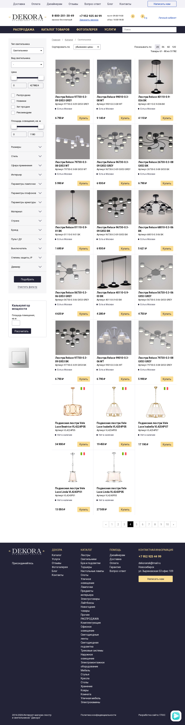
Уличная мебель (91, 698)
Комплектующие (91, 622)
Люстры (85, 555)
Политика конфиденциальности (98, 715)
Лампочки (87, 586)
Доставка (19, 4)
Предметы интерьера (87, 592)
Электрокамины (90, 702)
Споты (84, 575)
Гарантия (115, 567)
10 (167, 524)
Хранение (86, 686)
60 (168, 47)
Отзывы (73, 4)
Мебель (85, 670)
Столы (84, 682)
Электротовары (90, 598)
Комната (86, 694)
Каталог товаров (55, 29)
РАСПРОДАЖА (90, 618)
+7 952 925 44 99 (150, 556)
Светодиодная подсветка (89, 644)
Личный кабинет (168, 17)
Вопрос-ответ (93, 4)
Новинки (21, 101)
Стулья (85, 674)
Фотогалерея (86, 29)
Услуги (110, 29)
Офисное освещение (87, 628)
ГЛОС (162, 715)
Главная (56, 39)
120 (174, 47)
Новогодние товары (88, 608)
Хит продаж (23, 106)
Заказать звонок (88, 19)
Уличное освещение (87, 581)
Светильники (88, 559)
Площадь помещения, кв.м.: (23, 317)
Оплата (35, 4)
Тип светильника (20, 44)
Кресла (85, 678)
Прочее (85, 614)
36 (163, 47)
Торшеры (86, 567)
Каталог (69, 39)
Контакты (125, 4)
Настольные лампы (92, 571)
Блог (110, 4)
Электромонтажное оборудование (93, 664)
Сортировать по (61, 47)
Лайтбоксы (87, 602)
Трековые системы (92, 650)
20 (157, 47)
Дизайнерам (54, 4)
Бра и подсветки (90, 563)
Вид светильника (20, 58)
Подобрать (27, 279)
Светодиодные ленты (90, 636)
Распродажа (23, 29)
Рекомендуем (24, 112)
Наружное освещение (87, 656)
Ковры (85, 690)
